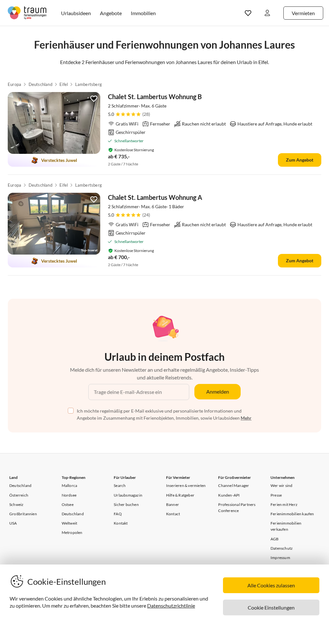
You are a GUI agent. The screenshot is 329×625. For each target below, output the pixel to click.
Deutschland (40, 84)
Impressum (280, 557)
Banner (172, 504)
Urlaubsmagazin (128, 495)
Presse (276, 495)
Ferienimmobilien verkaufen (286, 526)
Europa (14, 84)
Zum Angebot (299, 160)
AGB (275, 538)
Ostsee (68, 504)
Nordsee (69, 495)
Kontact (173, 513)
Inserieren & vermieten (186, 485)
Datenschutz (282, 548)
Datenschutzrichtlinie (171, 605)
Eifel (63, 84)
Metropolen (72, 532)
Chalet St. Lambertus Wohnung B (155, 96)
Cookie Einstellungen (271, 607)
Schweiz (16, 504)
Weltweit (69, 523)
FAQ (118, 513)
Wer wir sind (281, 485)
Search (120, 485)
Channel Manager (233, 485)
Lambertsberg (88, 84)
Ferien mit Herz (284, 504)
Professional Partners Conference (236, 507)
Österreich (18, 495)
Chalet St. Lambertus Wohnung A (155, 197)
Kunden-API (229, 495)
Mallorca (69, 485)
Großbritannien (23, 513)
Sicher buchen (126, 504)
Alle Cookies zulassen (271, 585)
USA (13, 523)
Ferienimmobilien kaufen (292, 513)
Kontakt (121, 523)
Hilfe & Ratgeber (180, 495)
